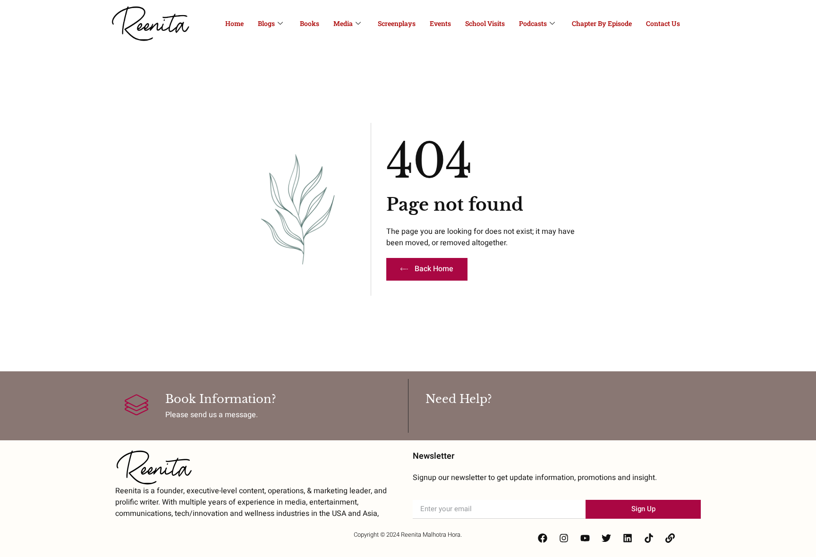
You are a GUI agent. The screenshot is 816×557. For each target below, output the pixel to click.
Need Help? (458, 399)
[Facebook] (542, 538)
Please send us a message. (211, 414)
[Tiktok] (648, 538)
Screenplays (397, 23)
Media (343, 23)
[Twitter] (606, 538)
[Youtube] (585, 538)
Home (234, 23)
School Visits (485, 23)
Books (309, 23)
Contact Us (663, 23)
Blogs (266, 23)
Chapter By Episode (602, 23)
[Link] (670, 538)
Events (440, 23)
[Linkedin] (627, 538)
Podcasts (533, 23)
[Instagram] (563, 538)
